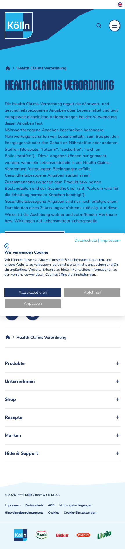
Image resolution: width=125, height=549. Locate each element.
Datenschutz (34, 505)
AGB (51, 505)
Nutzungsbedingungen (75, 505)
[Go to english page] (120, 4)
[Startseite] (19, 25)
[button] (99, 25)
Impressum (13, 505)
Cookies (53, 512)
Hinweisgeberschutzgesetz (24, 512)
